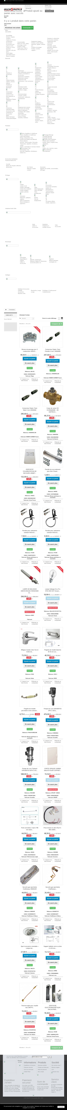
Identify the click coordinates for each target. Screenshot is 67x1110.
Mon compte (41, 1071)
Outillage (20, 290)
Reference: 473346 (52, 552)
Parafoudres (38, 107)
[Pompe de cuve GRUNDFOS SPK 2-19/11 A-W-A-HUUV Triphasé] (52, 696)
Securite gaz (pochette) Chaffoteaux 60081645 (30, 888)
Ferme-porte (50, 48)
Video (56, 225)
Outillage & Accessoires (23, 289)
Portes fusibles (38, 76)
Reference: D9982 (52, 970)
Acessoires (43, 167)
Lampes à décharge (24, 187)
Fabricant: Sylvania (30, 973)
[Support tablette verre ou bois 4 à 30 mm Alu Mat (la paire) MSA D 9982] (52, 934)
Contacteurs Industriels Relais (10, 108)
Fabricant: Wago (30, 376)
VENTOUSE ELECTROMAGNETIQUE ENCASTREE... (52, 1007)
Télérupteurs (38, 78)
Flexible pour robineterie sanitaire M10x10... (29, 531)
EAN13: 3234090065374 (29, 914)
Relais (7, 115)
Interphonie (45, 224)
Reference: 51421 (29, 674)
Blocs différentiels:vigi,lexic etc (25, 72)
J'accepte (61, 1107)
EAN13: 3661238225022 (52, 437)
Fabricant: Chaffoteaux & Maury (30, 916)
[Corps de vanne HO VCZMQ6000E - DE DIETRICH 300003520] (52, 395)
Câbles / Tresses (51, 117)
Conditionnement (46, 292)
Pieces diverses (24, 140)
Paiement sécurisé (28, 1067)
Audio (33, 224)
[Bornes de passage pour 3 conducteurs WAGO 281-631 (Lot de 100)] (29, 337)
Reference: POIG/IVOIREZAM (29, 732)
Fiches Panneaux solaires (39, 90)
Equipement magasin (36, 41)
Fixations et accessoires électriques (9, 86)
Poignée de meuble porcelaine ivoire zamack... (29, 709)
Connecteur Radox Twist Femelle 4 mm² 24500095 (52, 350)
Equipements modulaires (38, 68)
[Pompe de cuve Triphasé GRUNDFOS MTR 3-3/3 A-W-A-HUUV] (29, 756)
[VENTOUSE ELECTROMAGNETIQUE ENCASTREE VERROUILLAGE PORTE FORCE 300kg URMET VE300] (52, 993)
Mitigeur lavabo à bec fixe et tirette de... (29, 651)
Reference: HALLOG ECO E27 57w (52, 611)
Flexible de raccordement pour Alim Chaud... (52, 470)
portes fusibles (38, 109)
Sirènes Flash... (51, 79)
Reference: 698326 (52, 491)
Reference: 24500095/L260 (52, 373)
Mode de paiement (42, 1069)
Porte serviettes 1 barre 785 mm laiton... (29, 828)
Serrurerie (49, 44)
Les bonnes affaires (50, 201)
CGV (53, 1069)
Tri (20, 318)
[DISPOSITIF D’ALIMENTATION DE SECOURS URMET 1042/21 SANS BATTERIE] (29, 457)
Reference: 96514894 (30, 793)
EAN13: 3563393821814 (29, 854)
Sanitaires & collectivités (53, 38)
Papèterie (51, 259)
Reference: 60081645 (30, 911)
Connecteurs (9, 93)
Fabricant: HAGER (52, 797)
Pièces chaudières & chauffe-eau (28, 135)
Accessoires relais (10, 111)
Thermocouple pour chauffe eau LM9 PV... (29, 1006)
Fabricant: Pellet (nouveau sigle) (29, 856)
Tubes (35, 187)
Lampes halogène (24, 190)
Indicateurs (37, 113)
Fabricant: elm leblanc (29, 1034)
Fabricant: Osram (52, 615)
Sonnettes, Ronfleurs (23, 117)
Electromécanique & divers (53, 73)
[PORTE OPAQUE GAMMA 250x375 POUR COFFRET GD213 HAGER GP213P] (52, 756)
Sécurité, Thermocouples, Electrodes (29, 142)
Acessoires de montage (23, 108)
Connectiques (9, 92)
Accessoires (9, 43)
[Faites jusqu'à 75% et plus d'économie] (33, 1)
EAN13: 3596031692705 (52, 854)
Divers (36, 82)
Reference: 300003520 (52, 434)
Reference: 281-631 (29, 371)
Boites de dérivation (22, 110)
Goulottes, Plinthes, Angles (53, 119)
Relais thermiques (10, 117)
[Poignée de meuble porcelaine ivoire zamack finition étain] (29, 696)
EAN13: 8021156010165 (29, 498)
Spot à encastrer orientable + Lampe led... (30, 947)
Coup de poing (50, 91)
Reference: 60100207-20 (53, 911)
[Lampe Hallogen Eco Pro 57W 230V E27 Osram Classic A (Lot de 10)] (52, 576)
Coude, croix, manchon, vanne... (50, 148)
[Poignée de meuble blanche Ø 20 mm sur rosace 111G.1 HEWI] (52, 637)
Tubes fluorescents (38, 189)
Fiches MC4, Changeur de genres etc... (40, 94)
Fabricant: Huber (29, 678)
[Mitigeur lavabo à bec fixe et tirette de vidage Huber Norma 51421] (29, 637)
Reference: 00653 (29, 615)
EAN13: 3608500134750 (52, 1034)
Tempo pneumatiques (11, 118)
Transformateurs (51, 104)
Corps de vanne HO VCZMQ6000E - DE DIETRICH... (53, 410)
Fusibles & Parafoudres (38, 103)
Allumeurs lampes (50, 192)
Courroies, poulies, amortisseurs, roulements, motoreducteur (24, 97)
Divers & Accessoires (52, 94)
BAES (48, 88)
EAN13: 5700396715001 (29, 795)
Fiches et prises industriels (53, 75)
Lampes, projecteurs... (51, 202)
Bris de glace (50, 90)
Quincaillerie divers (10, 54)
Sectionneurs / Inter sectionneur (25, 81)
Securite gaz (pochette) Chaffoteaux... (53, 888)
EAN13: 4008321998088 (52, 613)
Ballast (47, 194)
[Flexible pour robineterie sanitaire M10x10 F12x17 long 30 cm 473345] (29, 518)
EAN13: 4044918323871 (29, 374)
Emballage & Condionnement (49, 290)
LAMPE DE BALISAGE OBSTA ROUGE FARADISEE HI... (30, 591)
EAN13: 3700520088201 (52, 973)
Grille (62, 319)
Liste (59, 319)
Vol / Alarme (30, 167)
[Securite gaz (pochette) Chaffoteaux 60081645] (29, 874)
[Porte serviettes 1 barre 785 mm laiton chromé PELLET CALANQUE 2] (29, 815)
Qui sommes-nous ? (56, 1065)
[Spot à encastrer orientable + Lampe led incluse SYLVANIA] (29, 934)
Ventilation (49, 108)
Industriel (49, 65)
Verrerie (36, 197)
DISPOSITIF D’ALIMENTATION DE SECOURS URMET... (29, 471)
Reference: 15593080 (53, 852)
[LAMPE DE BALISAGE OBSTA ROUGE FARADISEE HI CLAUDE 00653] (29, 576)
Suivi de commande (28, 1069)
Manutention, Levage (36, 290)
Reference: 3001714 (29, 968)
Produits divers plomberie (49, 140)
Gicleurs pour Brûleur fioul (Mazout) (28, 139)
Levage (32, 292)
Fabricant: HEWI (53, 678)
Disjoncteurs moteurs (23, 78)
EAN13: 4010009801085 (29, 1032)
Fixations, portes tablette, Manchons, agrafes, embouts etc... (38, 44)
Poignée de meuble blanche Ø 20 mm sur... (52, 651)
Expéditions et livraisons (29, 1065)
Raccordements (46, 151)
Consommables (21, 42)
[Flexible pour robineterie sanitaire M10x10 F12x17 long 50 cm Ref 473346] (52, 518)
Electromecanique (22, 94)
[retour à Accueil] (5, 310)
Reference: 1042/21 (29, 495)
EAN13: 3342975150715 (29, 555)
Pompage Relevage (47, 136)
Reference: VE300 (52, 1032)
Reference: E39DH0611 (52, 733)
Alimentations (50, 103)
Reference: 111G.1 (52, 674)
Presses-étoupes (51, 78)
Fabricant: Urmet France (30, 500)
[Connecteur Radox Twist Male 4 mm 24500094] (29, 395)
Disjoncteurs (21, 70)
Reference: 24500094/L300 (29, 432)
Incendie (8, 164)
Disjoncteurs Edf (22, 79)
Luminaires (22, 196)
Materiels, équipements (35, 259)
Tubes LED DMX (38, 190)
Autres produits (50, 123)
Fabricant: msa (52, 975)
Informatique (23, 257)
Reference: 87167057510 (30, 1030)
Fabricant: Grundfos (53, 737)
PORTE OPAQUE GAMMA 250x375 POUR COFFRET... (52, 769)
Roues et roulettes (10, 56)
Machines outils (21, 293)
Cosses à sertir (9, 95)
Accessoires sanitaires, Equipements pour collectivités (52, 41)
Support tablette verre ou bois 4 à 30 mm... (53, 947)
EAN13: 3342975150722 (52, 555)
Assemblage (9, 35)
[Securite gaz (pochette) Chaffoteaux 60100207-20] (52, 874)
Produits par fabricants (43, 1067)
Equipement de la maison (24, 107)
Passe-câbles (9, 53)
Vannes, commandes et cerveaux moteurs (30, 146)
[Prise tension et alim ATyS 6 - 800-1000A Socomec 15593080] (52, 815)
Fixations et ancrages (36, 47)
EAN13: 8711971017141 (29, 971)
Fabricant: (29, 619)
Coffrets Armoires (10, 80)
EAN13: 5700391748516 (52, 735)
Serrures (49, 53)
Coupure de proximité (52, 93)
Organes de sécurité (52, 87)
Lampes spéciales (24, 191)
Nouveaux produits (42, 1065)
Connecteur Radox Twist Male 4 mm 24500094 (29, 409)
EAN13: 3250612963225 (52, 795)
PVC (44, 146)
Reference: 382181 (29, 852)
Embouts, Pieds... (21, 46)
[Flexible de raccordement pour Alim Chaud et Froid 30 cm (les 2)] (52, 457)
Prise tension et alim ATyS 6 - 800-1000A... (53, 828)
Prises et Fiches (22, 116)
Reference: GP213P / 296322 (53, 793)
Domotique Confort (22, 87)
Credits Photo (27, 1071)
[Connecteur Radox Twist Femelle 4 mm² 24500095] (52, 337)
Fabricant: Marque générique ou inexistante (53, 496)
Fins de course (50, 76)
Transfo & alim (50, 101)
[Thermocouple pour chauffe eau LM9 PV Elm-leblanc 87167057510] (29, 993)
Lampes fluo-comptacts (25, 189)
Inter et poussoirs (22, 114)
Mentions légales (56, 1067)
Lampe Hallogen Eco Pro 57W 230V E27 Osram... (52, 590)
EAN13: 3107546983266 (52, 494)
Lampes (22, 184)
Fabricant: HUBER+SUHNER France (53, 377)
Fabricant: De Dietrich (52, 439)
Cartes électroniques (25, 136)
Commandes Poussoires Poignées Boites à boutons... (53, 68)
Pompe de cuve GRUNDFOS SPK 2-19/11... (52, 709)
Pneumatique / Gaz (24, 149)
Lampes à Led (23, 186)
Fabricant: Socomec (53, 856)
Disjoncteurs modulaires (23, 76)
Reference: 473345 (29, 552)
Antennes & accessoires (9, 73)
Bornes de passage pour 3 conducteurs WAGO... (30, 350)
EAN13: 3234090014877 (52, 914)
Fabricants (9, 315)
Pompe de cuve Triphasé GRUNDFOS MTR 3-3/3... (30, 769)
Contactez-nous (8, 4)
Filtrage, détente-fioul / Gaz (26, 138)
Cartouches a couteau (40, 106)
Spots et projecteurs (25, 200)
